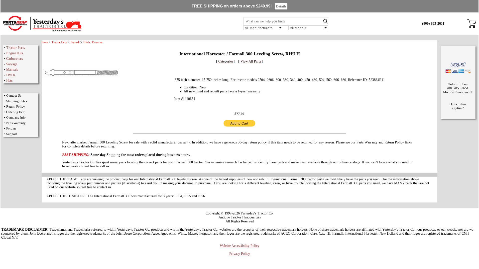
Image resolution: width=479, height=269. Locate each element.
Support (11, 134)
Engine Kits (14, 53)
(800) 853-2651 (433, 23)
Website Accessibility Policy (239, 246)
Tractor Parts (15, 48)
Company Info (16, 117)
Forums (11, 128)
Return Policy (15, 106)
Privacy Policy (239, 254)
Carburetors (14, 59)
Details (281, 6)
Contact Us (13, 95)
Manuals (12, 69)
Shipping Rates (16, 101)
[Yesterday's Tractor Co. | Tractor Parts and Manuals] (42, 31)
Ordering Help (15, 112)
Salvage (11, 64)
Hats (9, 80)
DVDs (10, 75)
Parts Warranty (16, 123)
